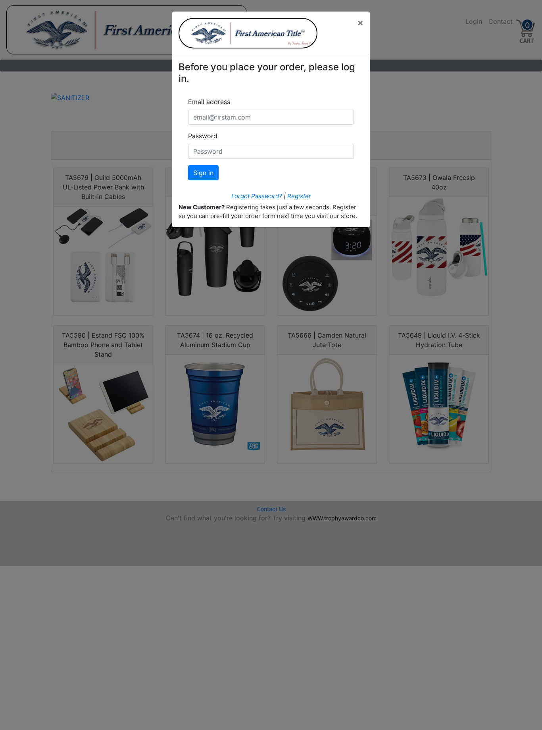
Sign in (203, 173)
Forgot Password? (256, 196)
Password (202, 136)
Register (299, 196)
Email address (209, 102)
